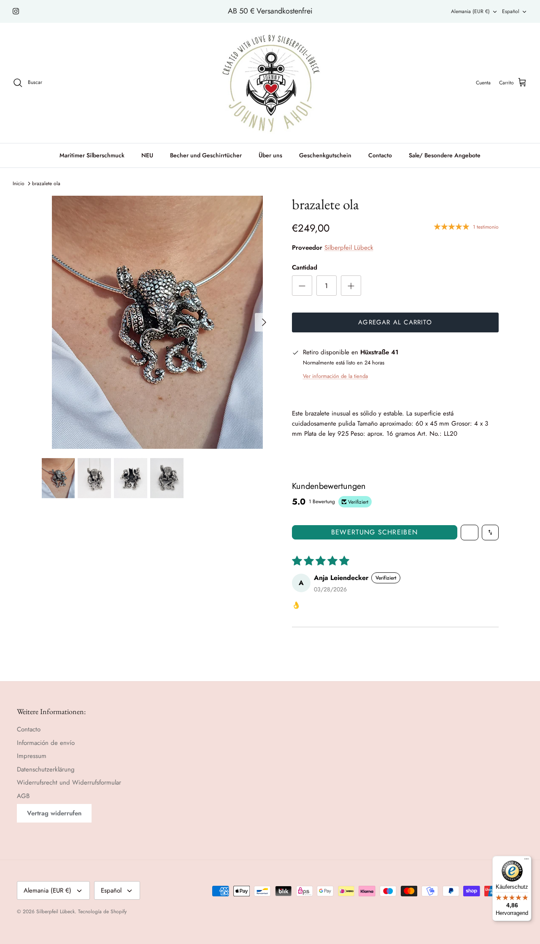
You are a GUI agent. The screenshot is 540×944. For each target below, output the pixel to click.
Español (510, 11)
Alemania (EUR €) (470, 11)
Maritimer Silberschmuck (91, 155)
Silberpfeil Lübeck (348, 247)
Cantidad (304, 267)
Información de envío (46, 742)
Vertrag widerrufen (54, 813)
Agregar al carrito (395, 322)
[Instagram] (16, 11)
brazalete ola (46, 183)
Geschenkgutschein (325, 155)
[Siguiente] (264, 322)
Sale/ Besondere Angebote (445, 155)
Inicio (18, 183)
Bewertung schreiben (374, 532)
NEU (147, 155)
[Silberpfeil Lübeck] (270, 83)
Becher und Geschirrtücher (206, 155)
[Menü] (526, 861)
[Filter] (469, 532)
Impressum (31, 756)
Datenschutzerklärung (46, 769)
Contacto (380, 155)
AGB (23, 796)
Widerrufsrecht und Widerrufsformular (69, 782)
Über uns (270, 155)
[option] (157, 322)
